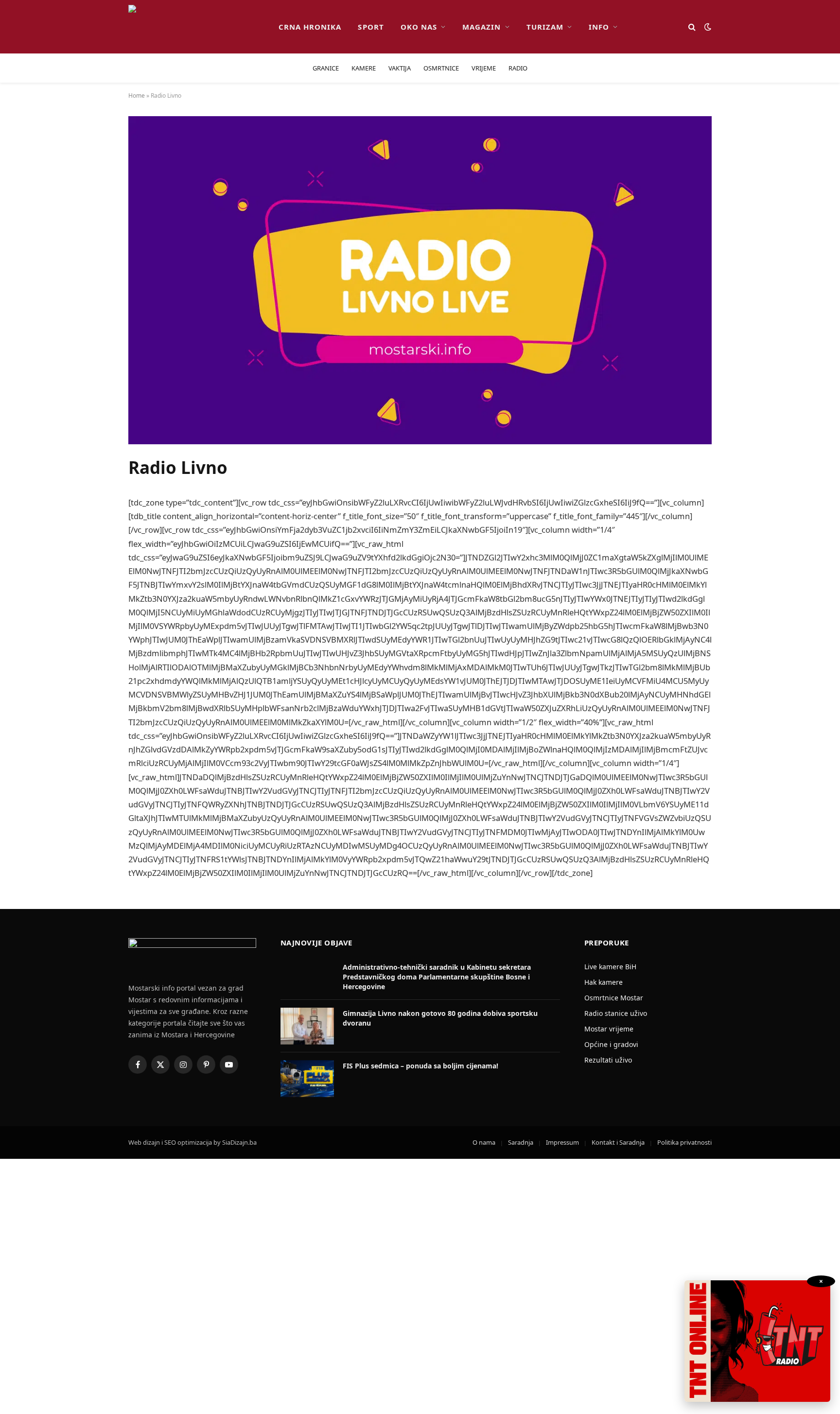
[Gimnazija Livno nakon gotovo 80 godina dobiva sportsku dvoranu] (307, 1026)
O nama (483, 1142)
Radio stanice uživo (615, 1013)
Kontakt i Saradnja (618, 1142)
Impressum (562, 1142)
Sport (371, 27)
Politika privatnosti (684, 1142)
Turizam (544, 27)
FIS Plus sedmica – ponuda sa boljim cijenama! (420, 1065)
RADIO (517, 68)
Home (136, 95)
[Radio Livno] (420, 441)
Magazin (481, 27)
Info (599, 27)
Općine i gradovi (611, 1044)
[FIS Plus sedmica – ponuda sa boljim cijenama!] (307, 1078)
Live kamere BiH (610, 966)
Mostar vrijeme (608, 1028)
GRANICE (326, 68)
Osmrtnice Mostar (613, 997)
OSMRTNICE (441, 68)
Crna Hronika (310, 27)
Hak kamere (603, 982)
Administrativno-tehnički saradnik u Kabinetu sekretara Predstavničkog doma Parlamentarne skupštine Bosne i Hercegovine (437, 976)
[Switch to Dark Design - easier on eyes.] (707, 27)
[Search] (692, 27)
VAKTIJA (399, 68)
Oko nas (419, 27)
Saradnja (520, 1142)
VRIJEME (484, 68)
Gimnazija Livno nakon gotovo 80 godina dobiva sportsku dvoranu (440, 1018)
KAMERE (363, 68)
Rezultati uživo (608, 1060)
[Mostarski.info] (195, 26)
